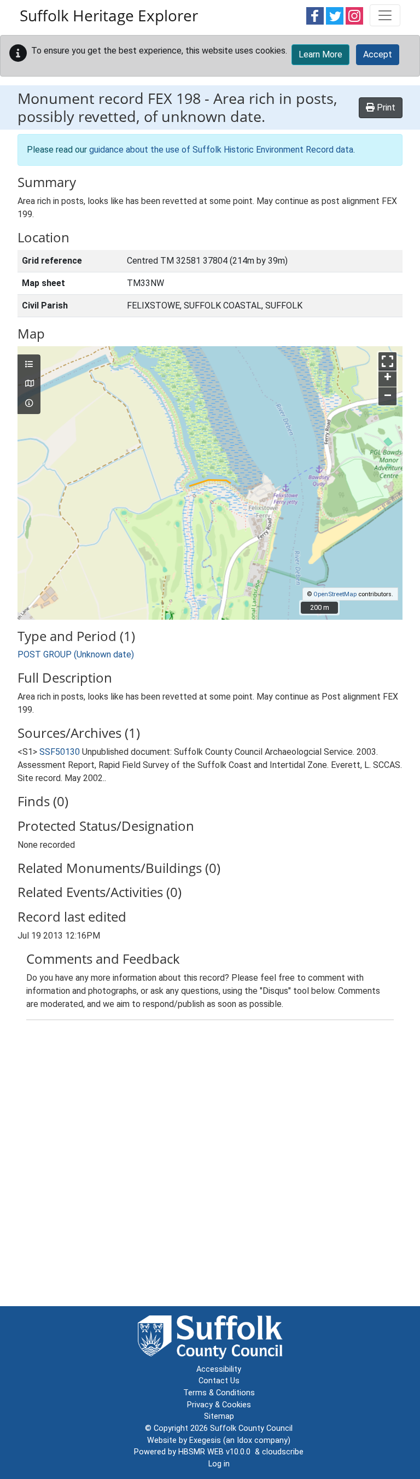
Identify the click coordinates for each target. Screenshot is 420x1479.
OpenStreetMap (335, 594)
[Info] (29, 404)
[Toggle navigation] (385, 15)
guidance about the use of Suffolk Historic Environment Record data (221, 149)
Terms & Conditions (219, 1393)
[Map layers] (29, 365)
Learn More (320, 54)
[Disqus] (210, 1165)
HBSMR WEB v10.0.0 (216, 1452)
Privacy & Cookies (219, 1405)
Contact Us (219, 1380)
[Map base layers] (29, 384)
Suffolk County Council (251, 1428)
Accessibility (218, 1369)
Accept (377, 54)
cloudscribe (283, 1452)
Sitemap (219, 1416)
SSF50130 (59, 752)
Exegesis (205, 1440)
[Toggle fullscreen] (387, 361)
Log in (219, 1464)
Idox (244, 1440)
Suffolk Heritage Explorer (109, 15)
